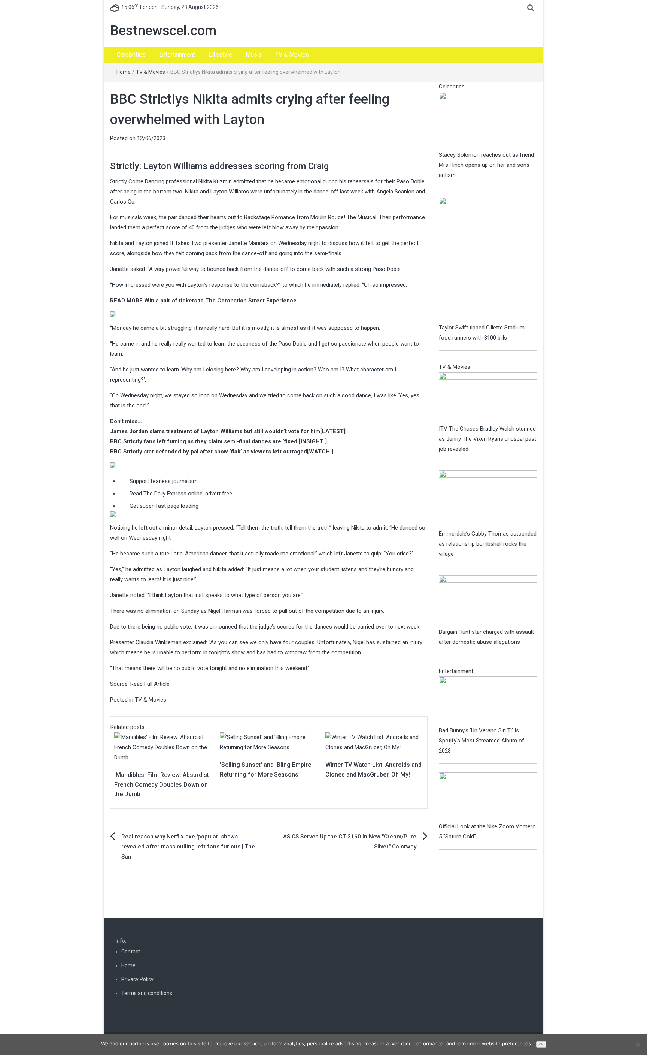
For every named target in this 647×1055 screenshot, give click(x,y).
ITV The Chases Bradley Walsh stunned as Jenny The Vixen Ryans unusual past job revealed (487, 438)
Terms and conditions (146, 993)
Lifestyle (220, 54)
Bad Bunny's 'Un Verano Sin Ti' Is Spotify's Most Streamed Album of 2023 (481, 740)
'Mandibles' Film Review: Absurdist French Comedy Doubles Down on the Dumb (161, 784)
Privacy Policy (137, 979)
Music (254, 54)
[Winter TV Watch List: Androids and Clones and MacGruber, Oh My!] (374, 742)
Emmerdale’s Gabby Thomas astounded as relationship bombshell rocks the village (488, 543)
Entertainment (177, 54)
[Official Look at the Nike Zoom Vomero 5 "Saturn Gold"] (488, 796)
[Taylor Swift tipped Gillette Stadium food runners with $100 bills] (488, 259)
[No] (637, 1044)
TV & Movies (292, 54)
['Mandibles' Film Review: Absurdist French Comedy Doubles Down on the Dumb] (163, 747)
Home (123, 72)
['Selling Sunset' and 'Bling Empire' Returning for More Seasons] (269, 742)
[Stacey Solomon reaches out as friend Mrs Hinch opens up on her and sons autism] (488, 120)
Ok (541, 1044)
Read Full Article (150, 684)
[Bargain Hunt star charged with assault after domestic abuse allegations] (488, 600)
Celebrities (131, 54)
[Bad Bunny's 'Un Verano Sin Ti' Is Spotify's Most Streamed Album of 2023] (488, 700)
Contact (130, 952)
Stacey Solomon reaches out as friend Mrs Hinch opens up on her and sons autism (486, 164)
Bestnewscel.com (163, 31)
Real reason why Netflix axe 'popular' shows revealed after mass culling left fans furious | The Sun (188, 846)
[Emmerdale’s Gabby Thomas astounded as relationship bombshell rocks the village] (488, 499)
